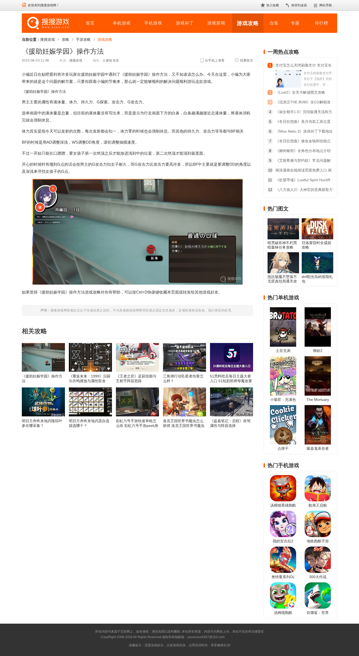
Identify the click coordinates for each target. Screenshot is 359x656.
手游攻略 (83, 39)
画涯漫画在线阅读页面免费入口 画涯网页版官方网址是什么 (303, 171)
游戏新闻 (216, 23)
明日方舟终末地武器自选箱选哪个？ (89, 423)
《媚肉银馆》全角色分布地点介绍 (303, 151)
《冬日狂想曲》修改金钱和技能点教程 (303, 141)
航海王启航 (318, 505)
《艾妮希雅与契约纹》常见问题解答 (303, 161)
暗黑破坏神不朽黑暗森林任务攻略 (282, 245)
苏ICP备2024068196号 (242, 637)
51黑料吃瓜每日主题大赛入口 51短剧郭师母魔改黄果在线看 (231, 378)
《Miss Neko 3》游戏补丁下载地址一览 (304, 132)
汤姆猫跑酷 (283, 612)
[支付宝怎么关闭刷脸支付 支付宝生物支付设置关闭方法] (288, 79)
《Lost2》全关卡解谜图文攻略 (300, 92)
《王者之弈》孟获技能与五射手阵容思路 (136, 378)
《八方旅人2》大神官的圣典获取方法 (304, 190)
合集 (274, 23)
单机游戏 (122, 23)
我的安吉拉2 (283, 541)
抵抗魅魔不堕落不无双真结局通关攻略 (282, 281)
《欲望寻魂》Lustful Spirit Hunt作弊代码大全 (303, 180)
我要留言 (246, 60)
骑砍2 (317, 351)
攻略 (65, 39)
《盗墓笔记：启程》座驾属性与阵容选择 (230, 423)
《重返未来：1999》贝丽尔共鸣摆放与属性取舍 (89, 378)
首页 (90, 23)
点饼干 (283, 448)
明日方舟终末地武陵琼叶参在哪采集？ (42, 423)
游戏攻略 (248, 23)
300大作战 (317, 577)
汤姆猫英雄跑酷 (283, 505)
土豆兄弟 (283, 351)
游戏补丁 (185, 23)
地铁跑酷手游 (318, 541)
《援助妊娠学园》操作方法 (42, 378)
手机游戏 (153, 23)
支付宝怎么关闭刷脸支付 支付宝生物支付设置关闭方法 (303, 66)
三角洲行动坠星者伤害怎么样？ (183, 378)
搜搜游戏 (47, 39)
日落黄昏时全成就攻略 (316, 245)
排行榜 (321, 23)
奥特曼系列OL (283, 577)
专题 (295, 23)
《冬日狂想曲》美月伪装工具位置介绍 (303, 122)
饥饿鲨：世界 (318, 612)
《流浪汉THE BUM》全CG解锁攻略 (303, 102)
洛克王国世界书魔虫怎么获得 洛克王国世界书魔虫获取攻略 (183, 423)
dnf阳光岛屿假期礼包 (317, 279)
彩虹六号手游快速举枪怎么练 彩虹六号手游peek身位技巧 (137, 423)
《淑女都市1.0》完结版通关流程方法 (303, 112)
